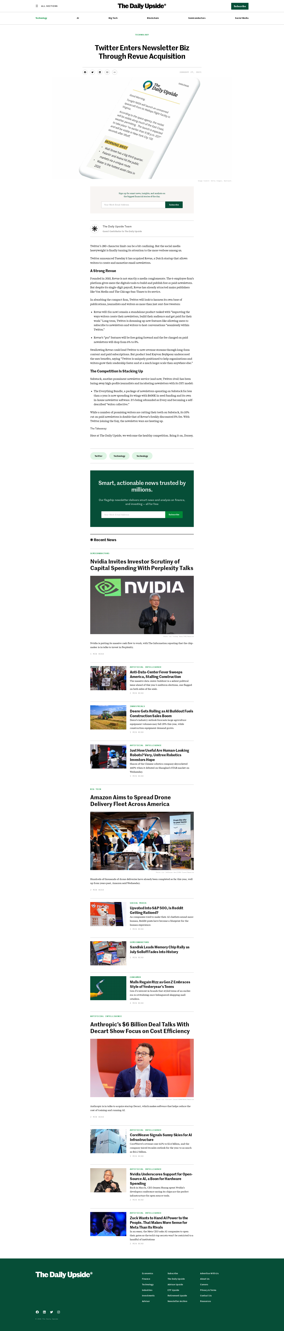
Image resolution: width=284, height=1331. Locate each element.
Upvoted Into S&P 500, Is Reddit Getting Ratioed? (156, 910)
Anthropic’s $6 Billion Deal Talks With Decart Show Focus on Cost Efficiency (140, 1027)
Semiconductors (196, 18)
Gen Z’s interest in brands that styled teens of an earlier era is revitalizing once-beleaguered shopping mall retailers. (160, 994)
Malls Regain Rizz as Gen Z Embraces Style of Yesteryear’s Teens (160, 984)
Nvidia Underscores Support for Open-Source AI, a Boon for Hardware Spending (161, 1178)
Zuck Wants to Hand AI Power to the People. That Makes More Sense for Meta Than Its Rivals (159, 1222)
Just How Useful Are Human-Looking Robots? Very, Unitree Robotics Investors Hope (159, 755)
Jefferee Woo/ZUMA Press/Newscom (179, 872)
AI (78, 18)
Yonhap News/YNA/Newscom (183, 636)
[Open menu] (47, 6)
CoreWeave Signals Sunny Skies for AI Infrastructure (161, 1137)
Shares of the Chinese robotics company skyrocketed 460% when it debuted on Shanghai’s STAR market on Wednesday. (159, 767)
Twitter (98, 455)
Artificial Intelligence (146, 667)
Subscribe (174, 205)
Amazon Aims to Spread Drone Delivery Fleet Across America (130, 800)
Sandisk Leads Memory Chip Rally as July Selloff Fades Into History (159, 949)
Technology (41, 18)
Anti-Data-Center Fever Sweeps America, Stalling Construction (156, 674)
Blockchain (153, 18)
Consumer (135, 977)
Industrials (137, 706)
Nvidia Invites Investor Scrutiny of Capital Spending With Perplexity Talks (141, 564)
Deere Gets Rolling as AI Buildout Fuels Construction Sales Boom (161, 713)
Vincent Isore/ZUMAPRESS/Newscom (179, 1099)
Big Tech (113, 18)
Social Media (241, 18)
